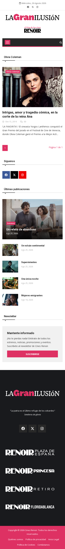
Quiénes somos (15, 539)
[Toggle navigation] (7, 42)
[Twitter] (14, 175)
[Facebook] (6, 175)
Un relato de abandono (21, 229)
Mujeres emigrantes (32, 295)
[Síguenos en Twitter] (33, 7)
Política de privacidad (36, 539)
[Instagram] (22, 175)
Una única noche (29, 279)
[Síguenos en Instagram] (37, 7)
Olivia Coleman (12, 71)
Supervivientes (29, 262)
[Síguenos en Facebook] (28, 7)
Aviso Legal (53, 539)
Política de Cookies (26, 544)
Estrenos (11, 223)
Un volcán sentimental (32, 245)
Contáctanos (44, 544)
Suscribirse (32, 354)
